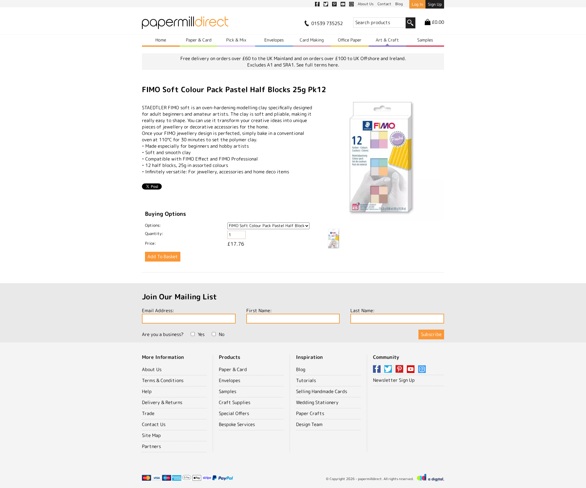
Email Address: (158, 310)
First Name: (259, 310)
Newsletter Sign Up (394, 380)
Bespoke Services (237, 424)
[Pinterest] (400, 369)
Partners (151, 446)
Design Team (309, 424)
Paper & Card (199, 40)
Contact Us (153, 424)
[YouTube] (412, 369)
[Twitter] (389, 369)
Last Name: (362, 310)
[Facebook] (378, 369)
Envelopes (274, 40)
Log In (417, 4)
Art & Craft (387, 40)
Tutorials (306, 380)
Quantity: (154, 233)
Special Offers (234, 413)
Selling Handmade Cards (321, 391)
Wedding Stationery (317, 402)
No (221, 334)
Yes (201, 334)
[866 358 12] (383, 161)
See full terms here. (317, 65)
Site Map (151, 435)
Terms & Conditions (162, 380)
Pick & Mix (236, 40)
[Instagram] (422, 369)
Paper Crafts (310, 413)
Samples (425, 40)
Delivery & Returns (162, 402)
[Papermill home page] (185, 24)
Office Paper (349, 40)
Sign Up (435, 4)
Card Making (312, 40)
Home (160, 40)
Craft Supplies (234, 402)
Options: (153, 225)
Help (147, 391)
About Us (151, 369)
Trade (148, 413)
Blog (300, 369)
